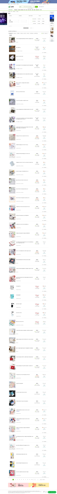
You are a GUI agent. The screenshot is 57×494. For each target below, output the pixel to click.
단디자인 (45, 259)
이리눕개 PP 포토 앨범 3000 (19, 383)
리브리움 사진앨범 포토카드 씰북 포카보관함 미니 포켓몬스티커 (24, 365)
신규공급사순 (14, 33)
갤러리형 (43, 33)
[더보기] (52, 25)
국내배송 (39, 21)
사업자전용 (19, 9)
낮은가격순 (24, 33)
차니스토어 (44, 91)
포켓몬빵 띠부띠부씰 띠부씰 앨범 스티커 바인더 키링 (23, 153)
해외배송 (43, 21)
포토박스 (40, 15)
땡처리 (30, 9)
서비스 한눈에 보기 (41, 6)
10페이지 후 (35, 479)
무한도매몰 (44, 250)
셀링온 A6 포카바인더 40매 (19, 56)
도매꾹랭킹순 (10, 33)
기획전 (32, 9)
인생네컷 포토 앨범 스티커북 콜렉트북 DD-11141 (22, 171)
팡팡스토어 (44, 374)
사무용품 (14, 11)
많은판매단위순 (36, 33)
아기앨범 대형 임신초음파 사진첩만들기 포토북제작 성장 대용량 (24, 330)
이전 (5, 12)
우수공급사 (39, 23)
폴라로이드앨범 (30, 15)
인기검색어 (29, 8)
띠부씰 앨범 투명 (18, 286)
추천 (40, 9)
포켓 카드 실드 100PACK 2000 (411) (20, 91)
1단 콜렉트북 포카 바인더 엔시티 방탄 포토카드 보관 (23, 206)
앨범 (17, 11)
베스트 (26, 9)
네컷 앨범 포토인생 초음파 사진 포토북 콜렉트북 (22, 215)
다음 (6, 12)
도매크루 (45, 277)
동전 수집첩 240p (18, 47)
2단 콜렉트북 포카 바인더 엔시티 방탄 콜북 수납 (22, 224)
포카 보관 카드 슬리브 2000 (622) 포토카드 (21, 392)
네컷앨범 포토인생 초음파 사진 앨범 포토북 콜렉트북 (23, 427)
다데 (44, 100)
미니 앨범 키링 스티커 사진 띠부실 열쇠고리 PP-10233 (23, 374)
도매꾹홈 (9, 11)
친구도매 (45, 303)
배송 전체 (34, 21)
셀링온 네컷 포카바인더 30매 (19, 321)
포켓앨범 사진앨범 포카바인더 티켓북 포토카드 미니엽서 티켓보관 (24, 339)
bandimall (45, 436)
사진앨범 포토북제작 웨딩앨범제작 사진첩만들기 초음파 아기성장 (24, 268)
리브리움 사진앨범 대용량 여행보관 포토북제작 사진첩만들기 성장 (24, 38)
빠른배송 (43, 23)
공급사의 (44, 52)
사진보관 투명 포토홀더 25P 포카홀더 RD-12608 (22, 100)
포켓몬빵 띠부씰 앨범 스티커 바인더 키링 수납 (22, 144)
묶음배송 (22, 9)
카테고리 (11, 9)
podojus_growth (45, 82)
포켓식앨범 (10, 15)
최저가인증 (34, 23)
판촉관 (34, 9)
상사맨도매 (45, 144)
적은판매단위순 (32, 33)
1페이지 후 (33, 479)
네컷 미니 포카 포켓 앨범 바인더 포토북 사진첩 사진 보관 (23, 250)
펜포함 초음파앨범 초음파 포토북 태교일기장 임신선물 (23, 259)
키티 (32, 8)
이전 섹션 (50, 25)
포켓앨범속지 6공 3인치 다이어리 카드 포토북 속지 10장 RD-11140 (24, 162)
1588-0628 (51, 23)
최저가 (24, 9)
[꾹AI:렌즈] (34, 7)
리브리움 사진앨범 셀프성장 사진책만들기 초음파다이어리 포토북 (24, 109)
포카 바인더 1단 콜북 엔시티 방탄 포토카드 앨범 (22, 471)
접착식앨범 (20, 15)
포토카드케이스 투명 (18, 312)
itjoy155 (45, 47)
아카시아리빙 (44, 38)
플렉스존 (45, 56)
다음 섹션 (53, 25)
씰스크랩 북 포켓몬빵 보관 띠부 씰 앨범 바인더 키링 (22, 445)
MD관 (28, 9)
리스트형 (42, 33)
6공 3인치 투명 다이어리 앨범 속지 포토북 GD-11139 (22, 197)
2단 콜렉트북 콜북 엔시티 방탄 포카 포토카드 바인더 (23, 418)
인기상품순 (21, 33)
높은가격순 (28, 33)
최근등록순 (18, 33)
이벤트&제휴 (37, 9)
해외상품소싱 (15, 9)
